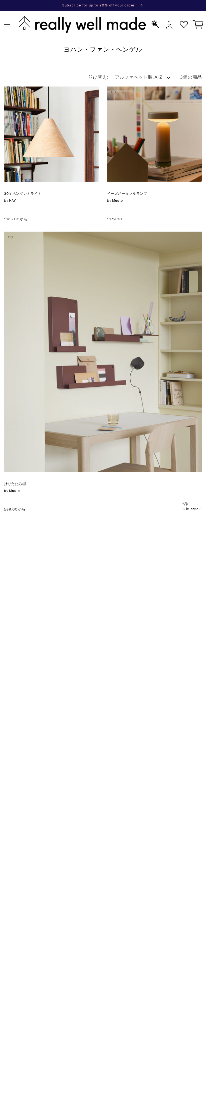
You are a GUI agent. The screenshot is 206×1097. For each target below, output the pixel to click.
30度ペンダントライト (31, 90)
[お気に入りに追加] (10, 93)
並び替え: (98, 77)
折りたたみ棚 (20, 235)
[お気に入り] (184, 24)
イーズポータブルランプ (136, 90)
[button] (7, 24)
